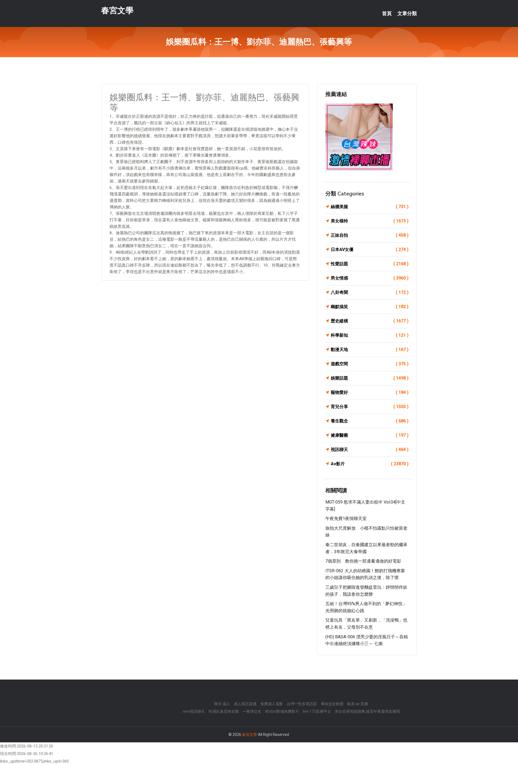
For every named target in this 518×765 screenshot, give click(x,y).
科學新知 (369, 335)
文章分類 (407, 13)
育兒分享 (369, 406)
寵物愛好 (369, 392)
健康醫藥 (369, 435)
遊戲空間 (369, 363)
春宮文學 (117, 10)
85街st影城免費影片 (282, 711)
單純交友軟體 (332, 704)
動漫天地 (369, 349)
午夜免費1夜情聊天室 (346, 518)
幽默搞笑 (369, 306)
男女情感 (369, 278)
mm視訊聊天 (194, 711)
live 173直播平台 (317, 711)
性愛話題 (369, 263)
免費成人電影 (271, 704)
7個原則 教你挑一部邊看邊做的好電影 (363, 561)
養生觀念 (369, 420)
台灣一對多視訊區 (302, 704)
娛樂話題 (369, 378)
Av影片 (369, 463)
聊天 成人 (222, 704)
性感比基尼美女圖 (224, 711)
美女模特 (369, 220)
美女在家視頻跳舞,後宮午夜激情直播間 (367, 711)
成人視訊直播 (245, 704)
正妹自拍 (369, 235)
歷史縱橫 (369, 320)
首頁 (387, 13)
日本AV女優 (369, 249)
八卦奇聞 (369, 292)
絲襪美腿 (369, 206)
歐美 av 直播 (357, 704)
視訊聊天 (369, 449)
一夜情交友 (252, 711)
